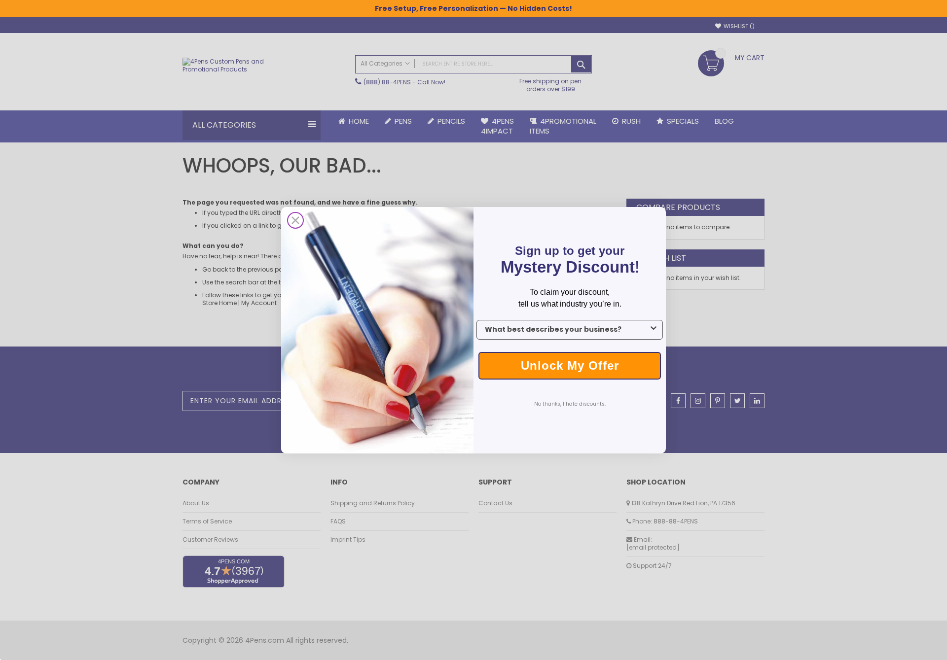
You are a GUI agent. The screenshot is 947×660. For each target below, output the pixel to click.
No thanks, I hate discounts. (570, 404)
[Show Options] (653, 329)
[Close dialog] (295, 220)
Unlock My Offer (570, 365)
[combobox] (567, 329)
